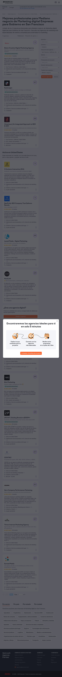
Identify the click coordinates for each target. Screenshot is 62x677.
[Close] (57, 321)
